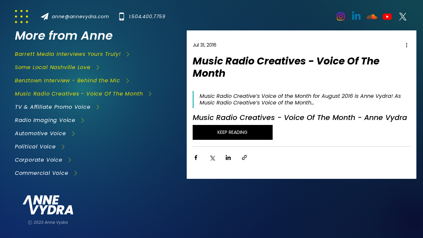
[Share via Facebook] (196, 157)
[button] (77, 16)
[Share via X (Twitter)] (212, 157)
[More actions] (406, 45)
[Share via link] (244, 157)
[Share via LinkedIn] (228, 157)
